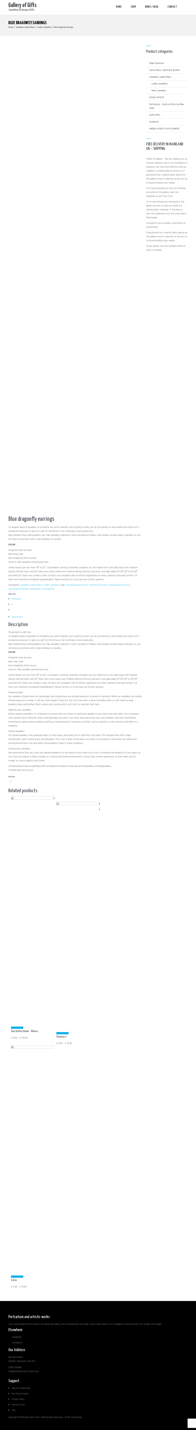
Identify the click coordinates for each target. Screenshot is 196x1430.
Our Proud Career (20, 1393)
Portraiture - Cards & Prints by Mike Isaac (166, 106)
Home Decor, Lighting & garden (164, 70)
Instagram (17, 1342)
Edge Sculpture (156, 63)
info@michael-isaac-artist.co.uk (23, 1371)
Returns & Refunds (21, 1388)
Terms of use (18, 1404)
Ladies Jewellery (44, 27)
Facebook (16, 1337)
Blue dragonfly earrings (63, 27)
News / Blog (151, 6)
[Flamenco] (77, 804)
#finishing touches (98, 585)
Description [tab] (17, 617)
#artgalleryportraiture (77, 585)
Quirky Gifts (154, 114)
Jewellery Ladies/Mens (25, 27)
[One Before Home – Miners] (32, 798)
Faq (13, 1410)
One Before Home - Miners (24, 1031)
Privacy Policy (18, 1399)
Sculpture (154, 121)
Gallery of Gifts (22, 5)
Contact (172, 6)
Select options (17, 1028)
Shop (133, 6)
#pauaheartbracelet (18, 589)
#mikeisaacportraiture (119, 585)
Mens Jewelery (159, 90)
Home (118, 6)
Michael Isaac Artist (30, 1417)
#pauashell (34, 589)
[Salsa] (32, 1047)
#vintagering (47, 589)
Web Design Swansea (52, 1417)
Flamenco (61, 1036)
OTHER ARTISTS (156, 97)
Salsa (14, 1280)
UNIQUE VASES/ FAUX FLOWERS (164, 128)
